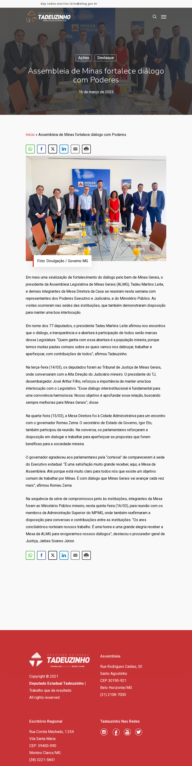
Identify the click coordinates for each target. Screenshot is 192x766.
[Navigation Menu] (163, 16)
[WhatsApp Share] (30, 149)
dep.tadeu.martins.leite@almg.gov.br (69, 4)
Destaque (105, 58)
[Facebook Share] (41, 149)
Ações (83, 58)
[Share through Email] (75, 149)
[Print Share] (86, 149)
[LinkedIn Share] (63, 149)
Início (30, 134)
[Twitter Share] (52, 149)
